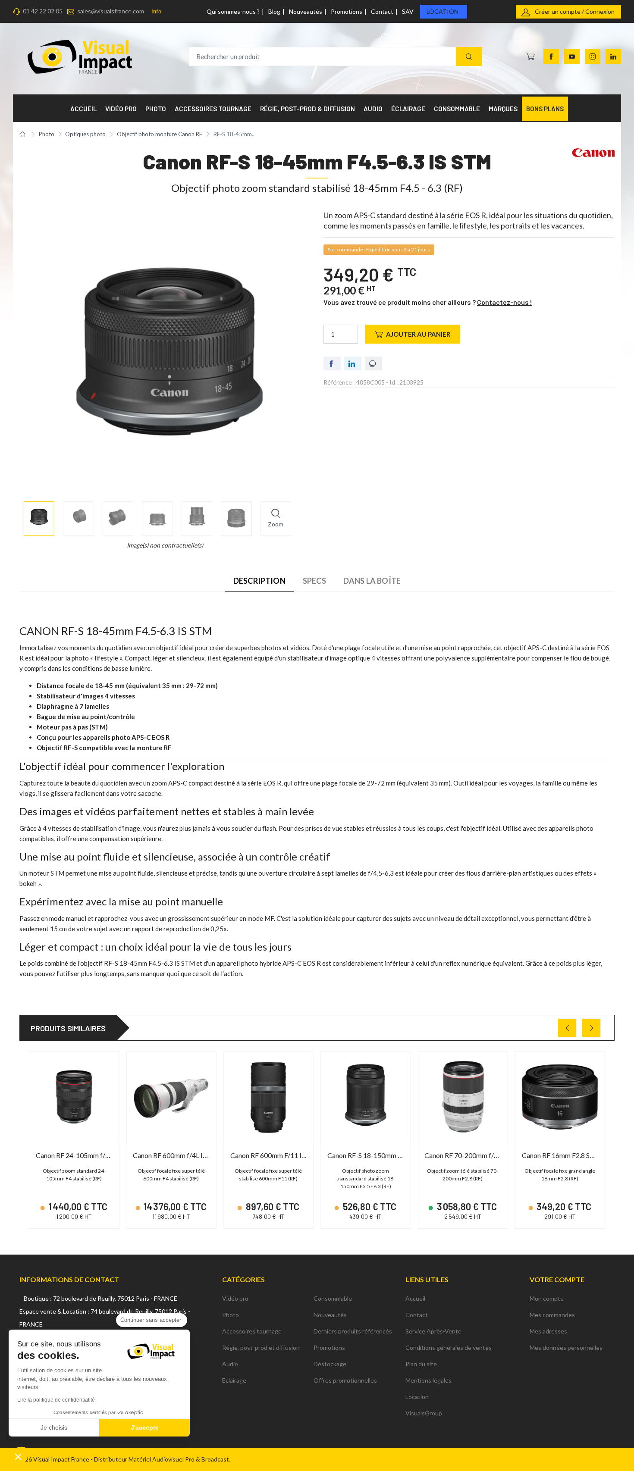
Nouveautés (305, 11)
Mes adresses (548, 1331)
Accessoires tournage (252, 1331)
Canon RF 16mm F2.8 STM (561, 1155)
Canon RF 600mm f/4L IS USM (178, 1155)
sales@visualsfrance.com (110, 11)
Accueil (415, 1298)
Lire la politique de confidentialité (56, 1400)
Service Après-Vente (433, 1331)
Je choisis (54, 1427)
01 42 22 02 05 (43, 11)
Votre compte (557, 1279)
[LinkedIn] (613, 56)
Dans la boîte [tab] (372, 580)
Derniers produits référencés (353, 1331)
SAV (408, 11)
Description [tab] (259, 580)
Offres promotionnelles (345, 1380)
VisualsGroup (423, 1413)
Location (442, 11)
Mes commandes (552, 1314)
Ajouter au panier (418, 334)
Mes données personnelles (566, 1347)
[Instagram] (592, 56)
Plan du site (421, 1364)
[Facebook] (551, 56)
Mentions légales (428, 1380)
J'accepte (145, 1427)
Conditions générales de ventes (448, 1347)
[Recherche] (469, 56)
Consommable (333, 1298)
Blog (274, 11)
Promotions (346, 11)
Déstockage (330, 1364)
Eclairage (234, 1380)
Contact (382, 11)
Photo (230, 1314)
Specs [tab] (314, 580)
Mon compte (547, 1298)
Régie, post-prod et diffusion (261, 1347)
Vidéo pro (235, 1298)
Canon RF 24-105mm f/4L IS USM (86, 1155)
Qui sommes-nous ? (233, 11)
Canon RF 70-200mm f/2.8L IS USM (477, 1155)
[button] (18, 1456)
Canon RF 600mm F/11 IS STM (275, 1155)
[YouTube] (572, 56)
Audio (230, 1364)
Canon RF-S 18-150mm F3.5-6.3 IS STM (386, 1155)
